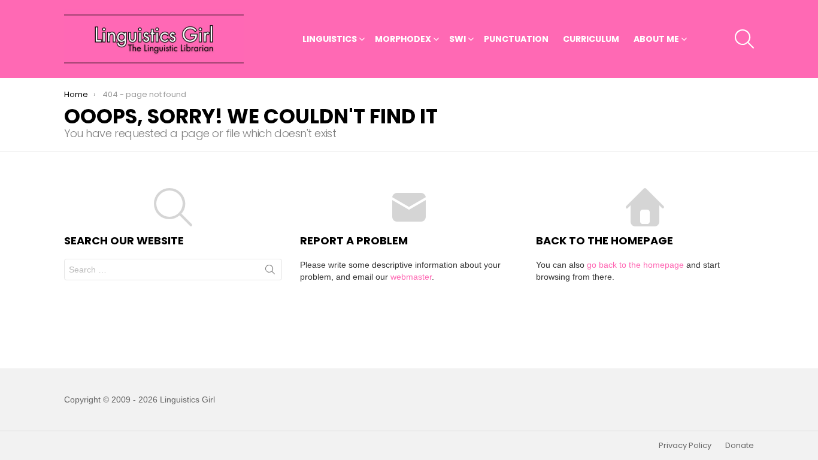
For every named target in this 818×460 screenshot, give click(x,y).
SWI (457, 39)
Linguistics (329, 39)
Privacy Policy (685, 445)
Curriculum (591, 39)
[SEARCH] (744, 39)
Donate (739, 445)
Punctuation (516, 39)
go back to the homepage (635, 265)
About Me (656, 39)
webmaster (411, 277)
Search (270, 272)
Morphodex (403, 39)
